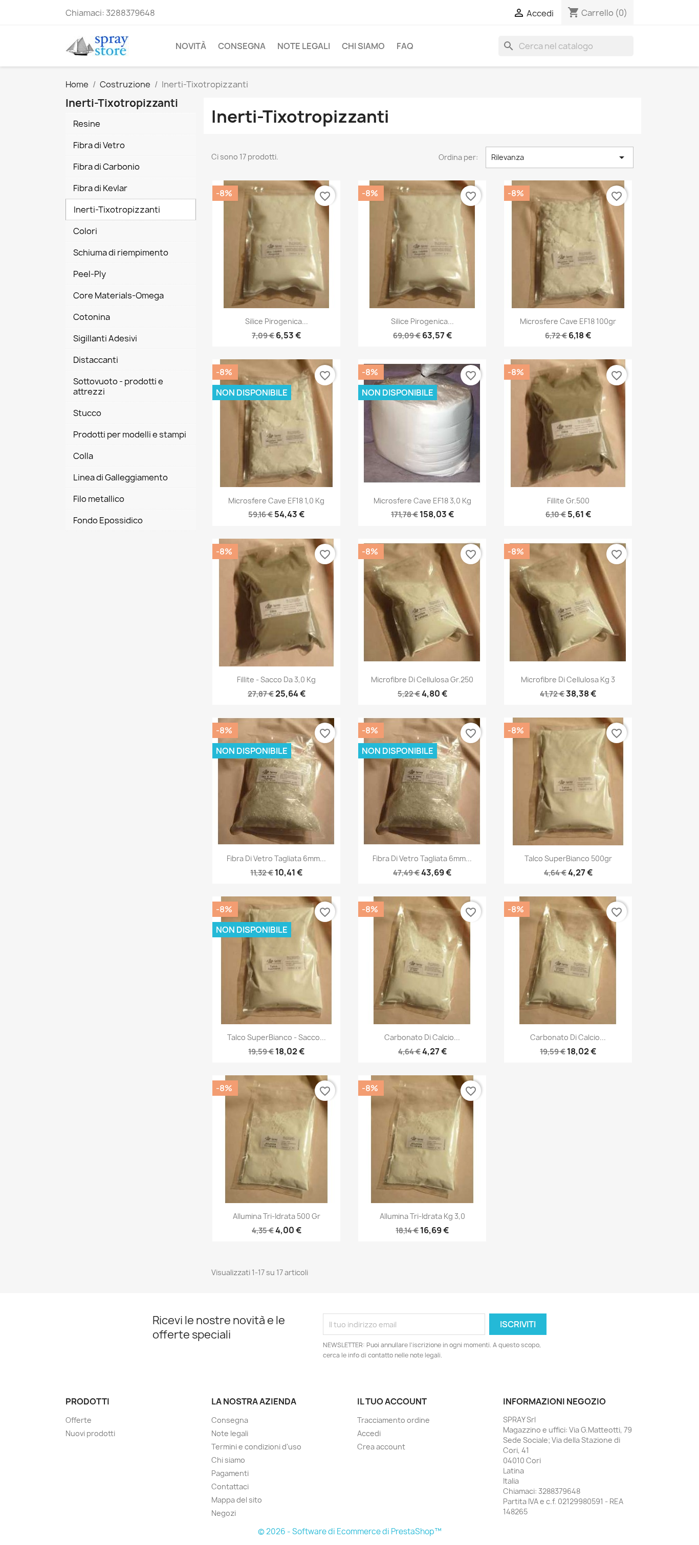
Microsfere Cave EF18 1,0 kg (276, 500)
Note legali (303, 46)
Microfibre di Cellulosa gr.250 (422, 679)
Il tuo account (392, 1401)
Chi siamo (363, 46)
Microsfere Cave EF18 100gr (568, 321)
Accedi (369, 1433)
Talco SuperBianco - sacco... (276, 1037)
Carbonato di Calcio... (422, 1037)
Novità (191, 46)
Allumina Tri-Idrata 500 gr (276, 1216)
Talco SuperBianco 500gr (568, 858)
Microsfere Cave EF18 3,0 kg (422, 500)
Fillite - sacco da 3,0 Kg (276, 679)
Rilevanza (559, 157)
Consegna (242, 46)
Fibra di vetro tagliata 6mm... (276, 858)
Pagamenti (230, 1473)
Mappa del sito (236, 1500)
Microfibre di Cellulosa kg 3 (568, 679)
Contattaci (230, 1486)
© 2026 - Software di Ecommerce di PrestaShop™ (350, 1531)
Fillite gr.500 (568, 500)
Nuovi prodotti (90, 1433)
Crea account (381, 1446)
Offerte (78, 1420)
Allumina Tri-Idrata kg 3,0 (422, 1216)
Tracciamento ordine (393, 1420)
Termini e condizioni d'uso (256, 1446)
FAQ (405, 46)
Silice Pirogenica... (276, 321)
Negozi (223, 1513)
